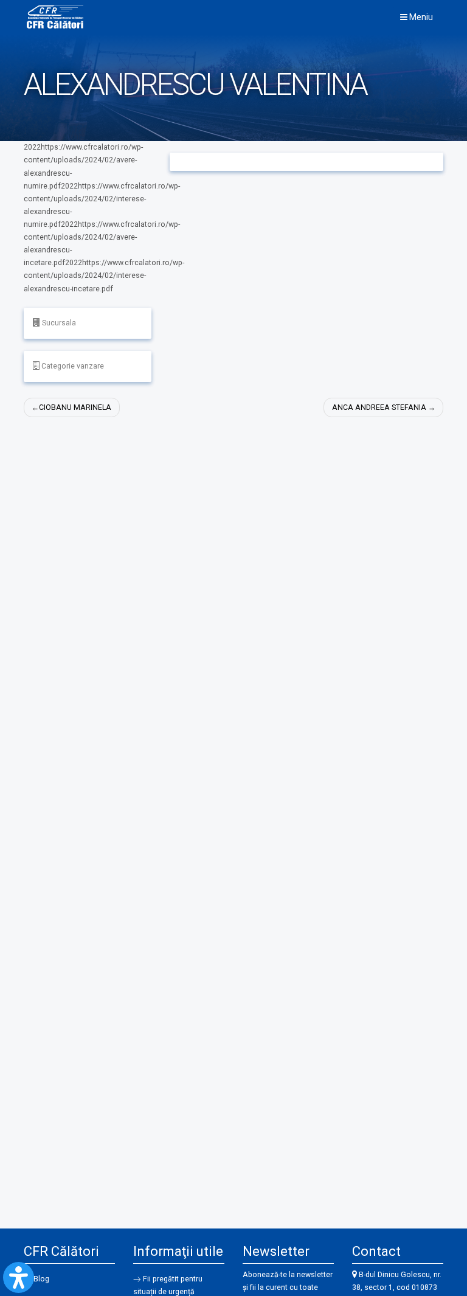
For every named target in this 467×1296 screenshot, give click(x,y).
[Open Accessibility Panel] (18, 1277)
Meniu (420, 17)
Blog (41, 1279)
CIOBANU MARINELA (75, 407)
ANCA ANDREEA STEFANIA (379, 407)
